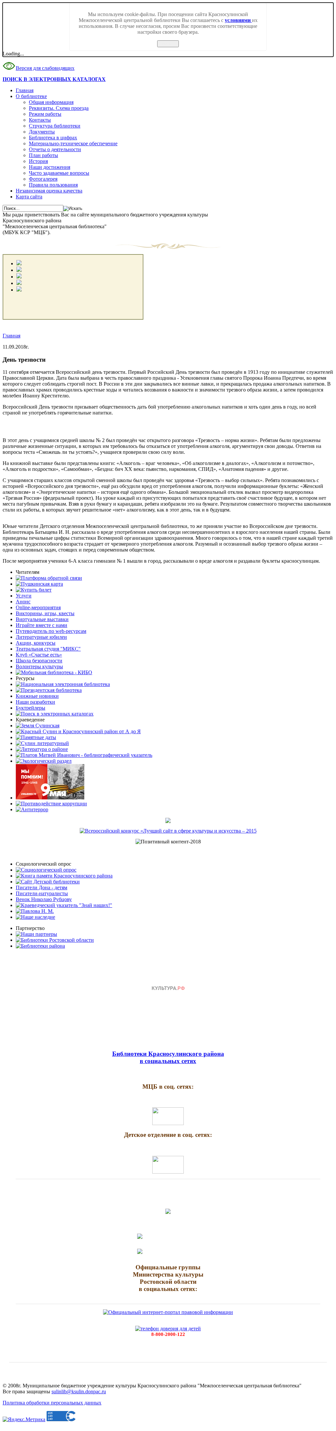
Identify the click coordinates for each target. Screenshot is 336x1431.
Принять (168, 43)
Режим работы (45, 114)
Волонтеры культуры (39, 666)
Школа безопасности (39, 660)
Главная (24, 90)
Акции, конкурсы (35, 643)
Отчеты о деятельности (55, 149)
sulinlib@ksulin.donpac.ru (79, 1391)
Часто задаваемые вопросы (59, 173)
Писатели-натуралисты (42, 893)
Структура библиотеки (54, 126)
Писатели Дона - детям (41, 887)
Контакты (40, 120)
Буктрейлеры (30, 708)
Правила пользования (53, 185)
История (38, 161)
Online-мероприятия (38, 607)
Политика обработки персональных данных (52, 1402)
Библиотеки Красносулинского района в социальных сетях (168, 1057)
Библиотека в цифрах (53, 137)
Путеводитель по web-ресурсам (51, 631)
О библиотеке (31, 96)
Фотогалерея (43, 179)
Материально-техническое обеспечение (73, 143)
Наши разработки (35, 702)
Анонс (23, 601)
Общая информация (51, 102)
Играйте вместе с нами (41, 625)
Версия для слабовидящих (45, 68)
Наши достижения (49, 167)
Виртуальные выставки (42, 619)
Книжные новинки (37, 696)
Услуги (24, 595)
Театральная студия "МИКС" (48, 649)
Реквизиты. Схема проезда (59, 108)
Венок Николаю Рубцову (44, 899)
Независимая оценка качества (49, 190)
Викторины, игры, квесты (45, 613)
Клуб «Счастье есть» (39, 654)
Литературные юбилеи (41, 637)
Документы (42, 131)
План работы (43, 155)
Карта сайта (29, 196)
